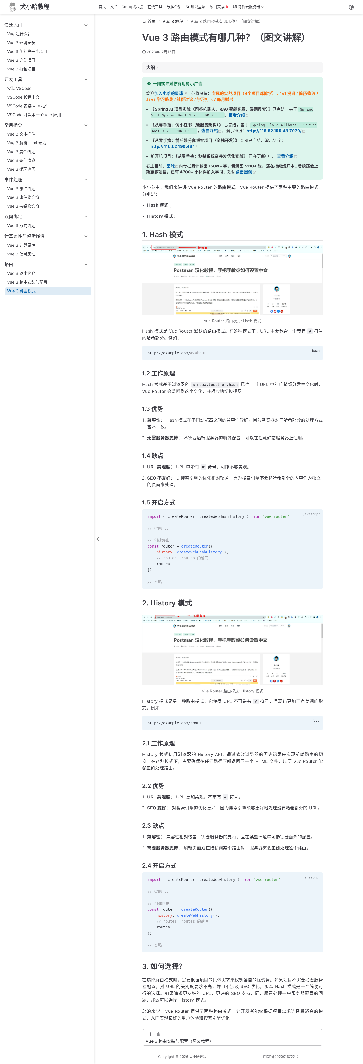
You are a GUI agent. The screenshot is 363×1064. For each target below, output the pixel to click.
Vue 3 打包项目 (21, 69)
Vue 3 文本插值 (21, 134)
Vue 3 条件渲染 (21, 160)
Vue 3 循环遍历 (21, 169)
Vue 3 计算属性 (21, 245)
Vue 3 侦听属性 (21, 253)
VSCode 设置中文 (23, 97)
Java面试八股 (132, 7)
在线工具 (154, 7)
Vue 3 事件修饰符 (23, 197)
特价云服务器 (246, 8)
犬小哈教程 (197, 1056)
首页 (102, 7)
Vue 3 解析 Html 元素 (26, 142)
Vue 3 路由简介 (21, 273)
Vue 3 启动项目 (21, 60)
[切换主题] (351, 7)
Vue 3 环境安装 (21, 42)
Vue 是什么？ (19, 33)
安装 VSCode (19, 88)
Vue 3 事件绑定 (21, 188)
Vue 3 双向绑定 (21, 225)
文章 (114, 7)
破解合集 (174, 7)
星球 (171, 166)
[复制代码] (315, 352)
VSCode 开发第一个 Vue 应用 (34, 114)
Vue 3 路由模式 (21, 290)
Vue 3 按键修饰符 (23, 206)
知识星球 (198, 7)
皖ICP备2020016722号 (280, 1056)
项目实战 (217, 7)
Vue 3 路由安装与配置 (27, 282)
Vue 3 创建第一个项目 (27, 51)
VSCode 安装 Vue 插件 (28, 105)
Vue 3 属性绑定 (21, 151)
